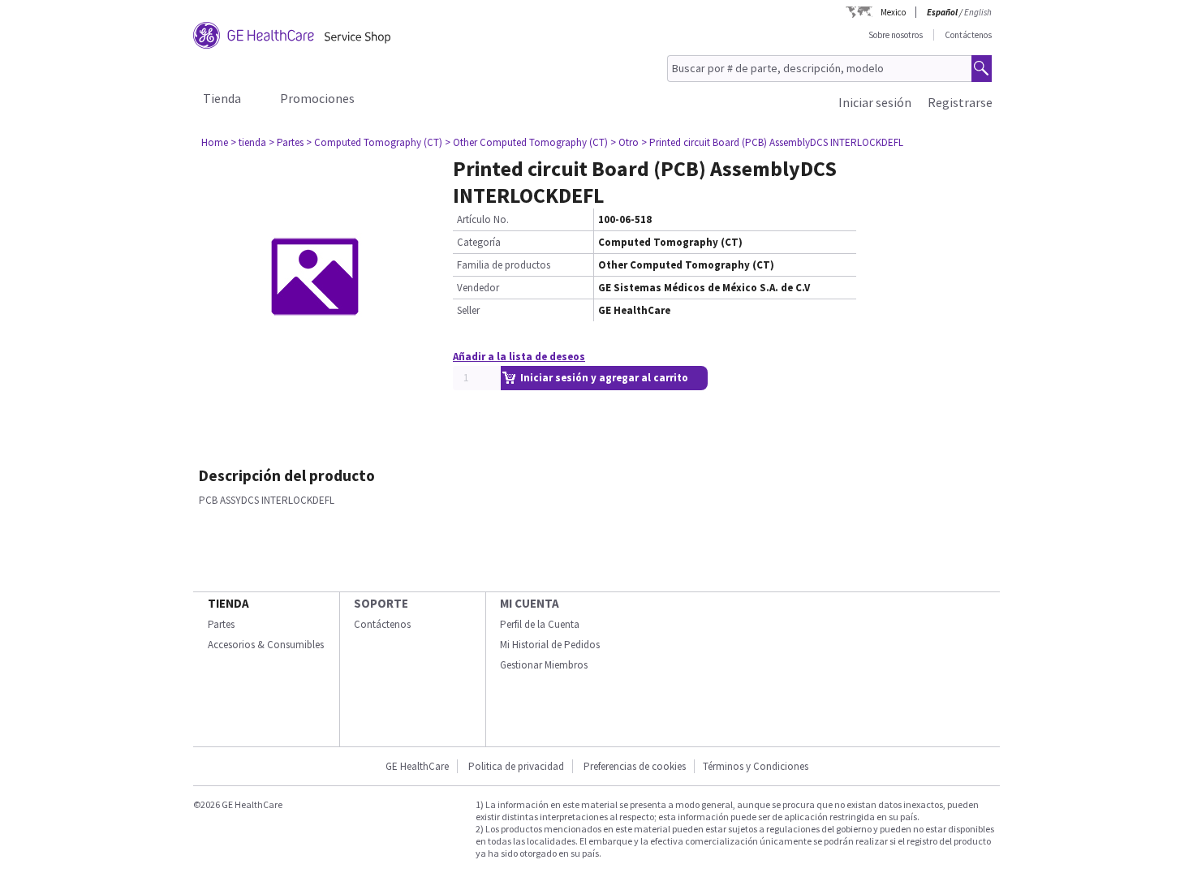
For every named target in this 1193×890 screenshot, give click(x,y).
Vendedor (478, 288)
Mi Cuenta (529, 603)
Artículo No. (483, 219)
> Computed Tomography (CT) (374, 142)
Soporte (381, 603)
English (978, 12)
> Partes (286, 142)
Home (214, 142)
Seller (468, 310)
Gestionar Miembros (544, 665)
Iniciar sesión (874, 102)
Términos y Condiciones (755, 766)
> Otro (624, 142)
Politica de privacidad (516, 766)
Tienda (222, 98)
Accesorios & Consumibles (266, 644)
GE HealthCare (417, 766)
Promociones (317, 98)
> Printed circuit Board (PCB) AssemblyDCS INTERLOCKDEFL (772, 142)
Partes (221, 624)
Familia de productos (503, 265)
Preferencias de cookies (635, 766)
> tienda (248, 142)
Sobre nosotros (895, 35)
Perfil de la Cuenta (539, 624)
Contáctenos (968, 35)
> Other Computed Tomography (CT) (526, 142)
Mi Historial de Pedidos (550, 644)
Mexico (893, 12)
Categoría (479, 242)
